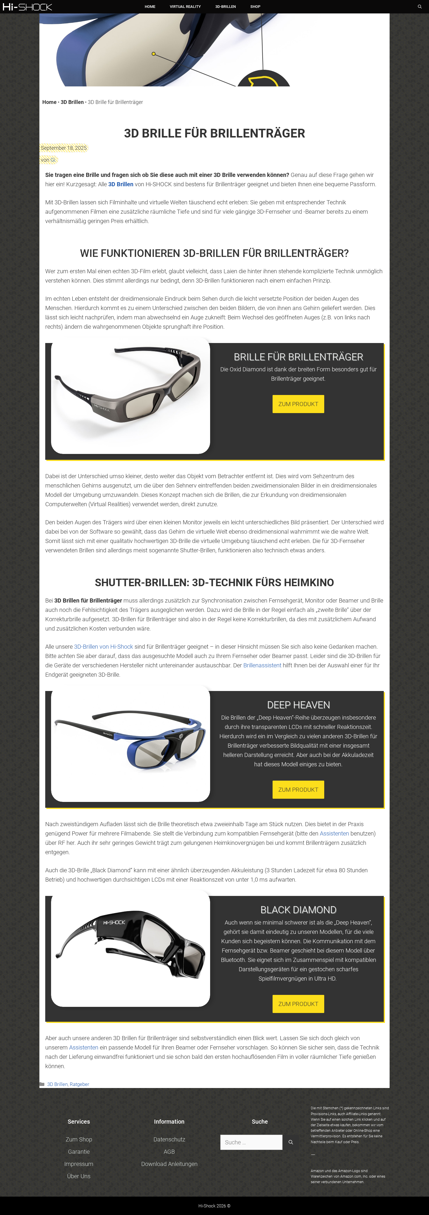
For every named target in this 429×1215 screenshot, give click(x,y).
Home (150, 6)
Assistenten (334, 833)
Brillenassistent (262, 665)
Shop (255, 6)
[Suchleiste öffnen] (420, 6)
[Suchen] (290, 1142)
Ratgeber (79, 1084)
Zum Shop (79, 1139)
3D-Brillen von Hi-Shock (103, 646)
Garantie (79, 1151)
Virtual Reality (185, 6)
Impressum (78, 1163)
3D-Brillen (225, 6)
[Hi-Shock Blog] (27, 6)
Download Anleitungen (169, 1163)
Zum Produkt (298, 404)
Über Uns (78, 1176)
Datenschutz (169, 1139)
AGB (169, 1151)
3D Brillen (72, 102)
